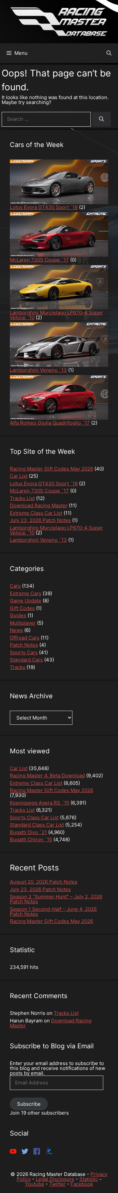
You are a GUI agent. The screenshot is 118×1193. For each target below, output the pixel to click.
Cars (15, 586)
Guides (18, 615)
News (16, 630)
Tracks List (66, 1013)
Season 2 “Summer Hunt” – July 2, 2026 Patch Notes (56, 899)
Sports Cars (24, 652)
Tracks (17, 667)
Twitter (57, 1184)
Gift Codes (22, 608)
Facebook (81, 1184)
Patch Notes (24, 645)
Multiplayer (23, 623)
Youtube (34, 1184)
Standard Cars (26, 660)
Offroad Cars (24, 638)
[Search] (101, 119)
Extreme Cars (25, 593)
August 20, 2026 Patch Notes (43, 882)
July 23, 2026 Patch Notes (40, 889)
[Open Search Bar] (109, 53)
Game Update (25, 600)
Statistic (88, 1179)
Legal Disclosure (55, 1179)
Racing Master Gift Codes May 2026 (51, 921)
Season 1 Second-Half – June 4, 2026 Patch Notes (53, 911)
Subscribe (29, 1104)
